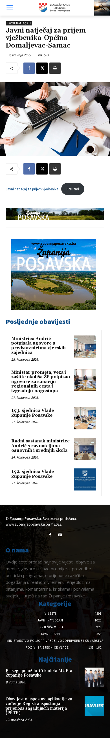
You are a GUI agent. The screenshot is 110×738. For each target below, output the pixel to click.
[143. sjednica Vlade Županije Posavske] (85, 418)
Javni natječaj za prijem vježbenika (32, 189)
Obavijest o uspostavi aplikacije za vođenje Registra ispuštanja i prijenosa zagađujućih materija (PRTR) (39, 706)
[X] (42, 68)
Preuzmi (73, 189)
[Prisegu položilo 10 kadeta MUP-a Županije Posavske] (94, 677)
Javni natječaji (19, 23)
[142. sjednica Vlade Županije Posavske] (85, 479)
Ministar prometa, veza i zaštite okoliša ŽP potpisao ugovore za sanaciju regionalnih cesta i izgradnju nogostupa (40, 382)
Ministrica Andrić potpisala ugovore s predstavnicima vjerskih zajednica (38, 346)
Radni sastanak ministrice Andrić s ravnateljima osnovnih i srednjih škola (40, 445)
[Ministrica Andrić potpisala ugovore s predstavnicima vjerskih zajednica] (85, 346)
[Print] (55, 68)
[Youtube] (59, 535)
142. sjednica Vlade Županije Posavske (32, 474)
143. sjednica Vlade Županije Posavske (32, 413)
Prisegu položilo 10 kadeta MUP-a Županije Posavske (39, 673)
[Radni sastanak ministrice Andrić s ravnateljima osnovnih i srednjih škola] (85, 449)
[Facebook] (29, 68)
